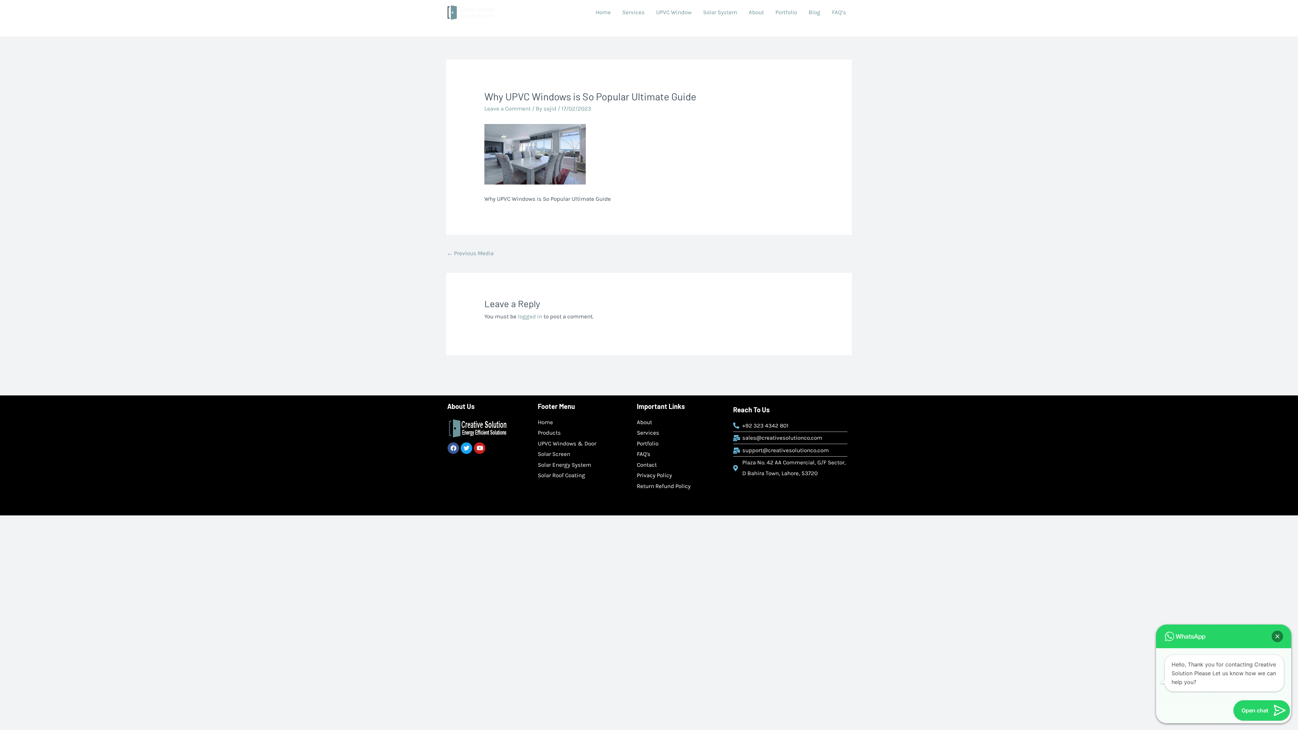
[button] (1277, 636)
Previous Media (470, 253)
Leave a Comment (507, 108)
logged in (530, 316)
